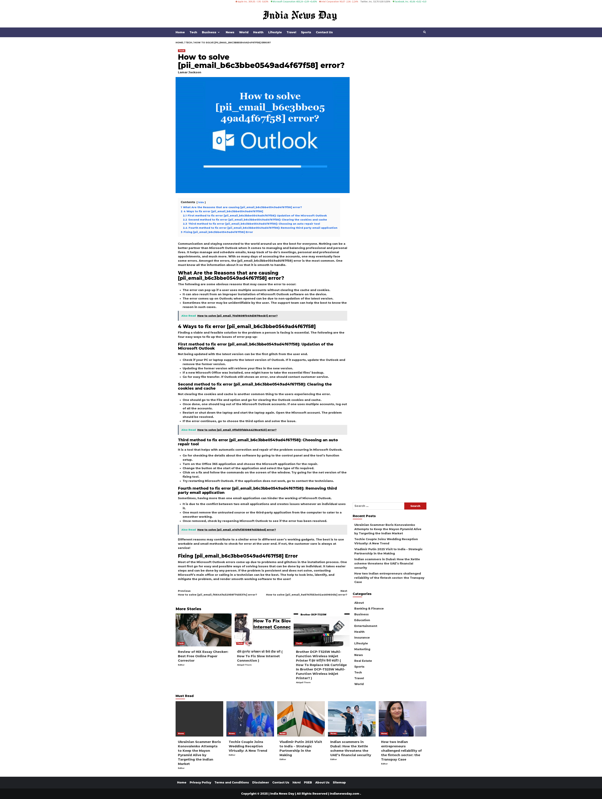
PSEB (308, 782)
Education (362, 620)
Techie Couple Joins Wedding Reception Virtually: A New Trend (386, 541)
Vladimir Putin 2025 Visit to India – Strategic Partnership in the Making (388, 551)
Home (180, 32)
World (243, 32)
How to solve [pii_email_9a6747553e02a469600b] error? (306, 592)
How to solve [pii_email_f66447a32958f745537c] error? (217, 592)
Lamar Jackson (189, 72)
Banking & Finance (369, 608)
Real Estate (363, 661)
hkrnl (297, 782)
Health (258, 32)
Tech (193, 32)
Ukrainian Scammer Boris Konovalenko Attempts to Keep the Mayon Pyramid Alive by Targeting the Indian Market (387, 529)
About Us (322, 782)
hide (201, 202)
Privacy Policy (200, 782)
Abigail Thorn (244, 665)
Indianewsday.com (344, 793)
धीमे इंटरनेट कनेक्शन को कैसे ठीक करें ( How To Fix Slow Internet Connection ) (260, 656)
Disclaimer (260, 782)
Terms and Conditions (231, 782)
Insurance (362, 637)
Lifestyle (275, 32)
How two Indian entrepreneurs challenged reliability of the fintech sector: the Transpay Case (389, 578)
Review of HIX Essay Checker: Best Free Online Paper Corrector (203, 656)
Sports (306, 32)
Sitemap (339, 782)
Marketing (362, 649)
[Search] (424, 32)
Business (209, 32)
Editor (181, 665)
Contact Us (324, 32)
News (230, 32)
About (359, 603)
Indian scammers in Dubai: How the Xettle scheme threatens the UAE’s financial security (387, 564)
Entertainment (365, 626)
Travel (291, 32)
